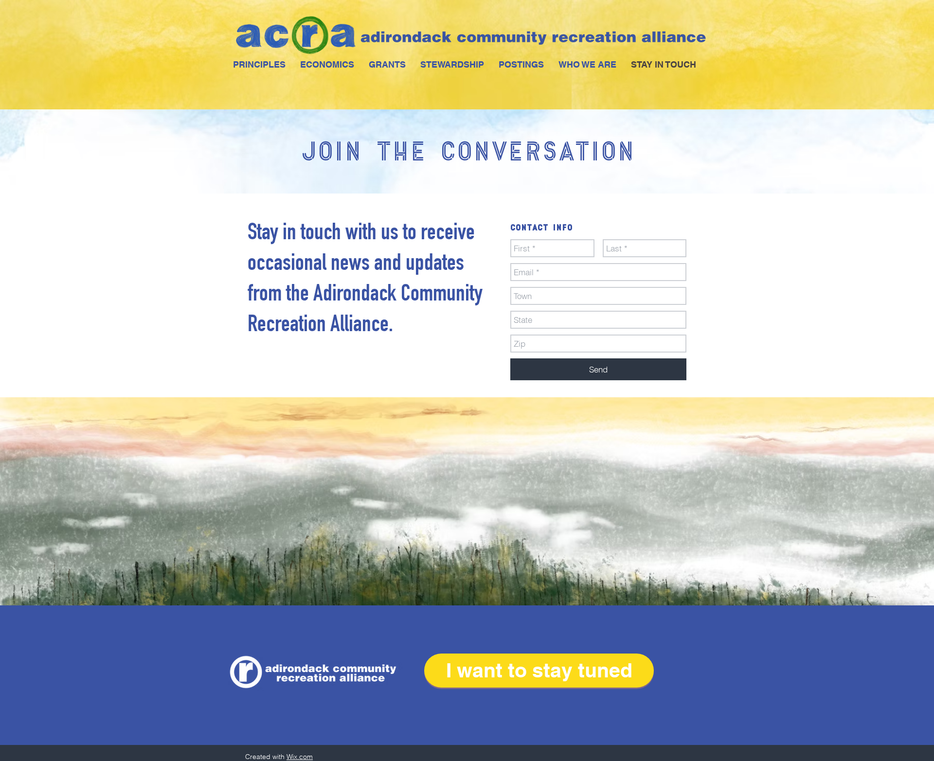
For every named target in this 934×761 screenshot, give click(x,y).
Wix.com (300, 756)
